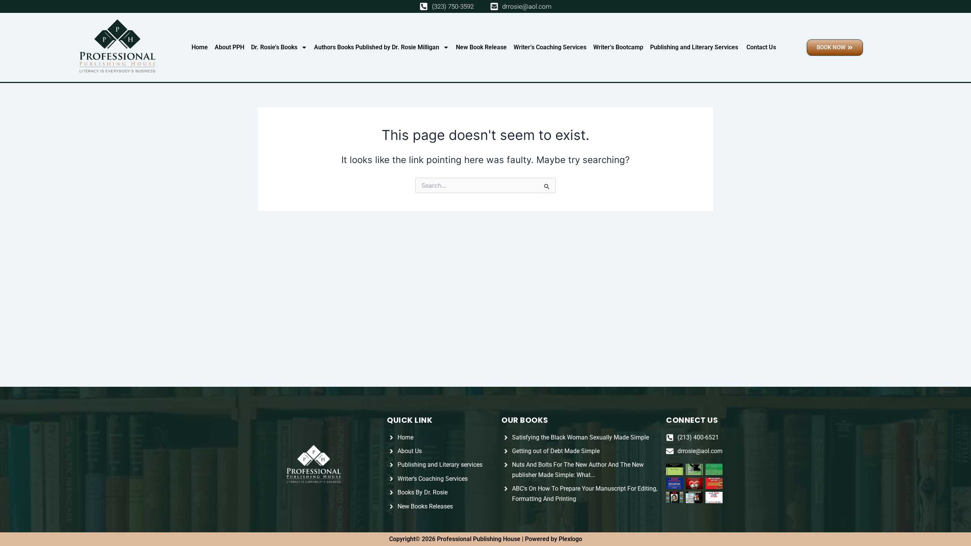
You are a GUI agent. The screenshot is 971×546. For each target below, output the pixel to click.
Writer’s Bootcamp (618, 47)
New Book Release (481, 47)
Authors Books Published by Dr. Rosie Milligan (376, 47)
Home (200, 47)
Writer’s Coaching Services (550, 47)
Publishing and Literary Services (695, 47)
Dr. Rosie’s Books (274, 47)
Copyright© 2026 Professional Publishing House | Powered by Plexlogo (485, 539)
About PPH (229, 47)
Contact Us (761, 47)
